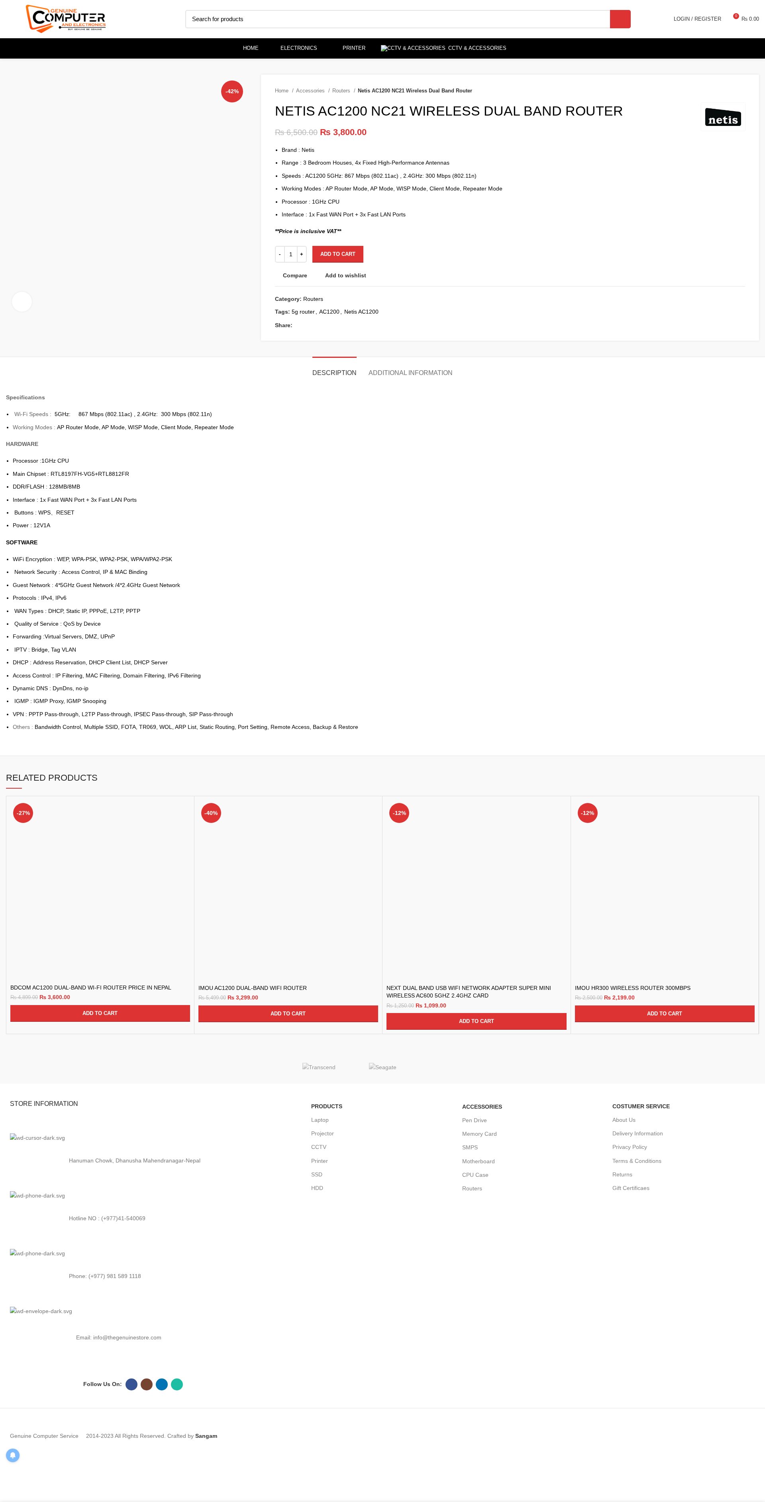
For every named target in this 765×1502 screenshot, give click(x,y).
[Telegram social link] (354, 325)
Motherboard (478, 1161)
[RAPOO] (574, 1066)
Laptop (320, 1120)
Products (326, 1106)
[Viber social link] (363, 325)
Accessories (311, 91)
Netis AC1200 (361, 311)
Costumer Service (641, 1106)
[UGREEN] (255, 1066)
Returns (622, 1174)
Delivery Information (637, 1133)
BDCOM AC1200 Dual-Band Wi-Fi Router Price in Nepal (90, 987)
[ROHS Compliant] (510, 1066)
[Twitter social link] (308, 325)
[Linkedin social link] (335, 325)
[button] (100, 1013)
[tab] (334, 369)
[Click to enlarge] (22, 302)
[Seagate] (382, 1066)
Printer (319, 1161)
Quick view (184, 831)
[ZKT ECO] (191, 1066)
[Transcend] (319, 1066)
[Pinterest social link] (326, 325)
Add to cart (337, 254)
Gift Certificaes (630, 1188)
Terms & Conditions (636, 1161)
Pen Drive (474, 1120)
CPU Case (475, 1175)
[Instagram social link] (147, 1384)
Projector (322, 1133)
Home (282, 91)
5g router (303, 311)
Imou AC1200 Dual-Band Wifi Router (252, 988)
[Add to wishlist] (184, 849)
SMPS (470, 1147)
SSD (316, 1174)
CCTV (318, 1147)
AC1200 (329, 311)
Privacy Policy (629, 1147)
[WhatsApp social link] (344, 325)
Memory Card (479, 1134)
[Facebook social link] (299, 325)
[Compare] (184, 813)
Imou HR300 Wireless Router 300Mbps (632, 988)
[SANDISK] (446, 1066)
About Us (624, 1120)
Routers (342, 91)
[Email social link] (317, 325)
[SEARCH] (620, 19)
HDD (317, 1188)
